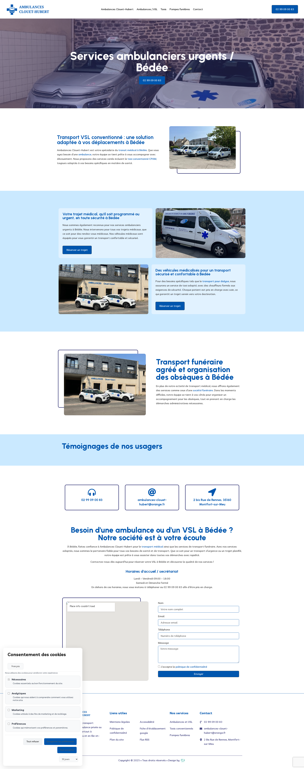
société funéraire (203, 390)
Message (163, 642)
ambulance (84, 154)
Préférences (19, 724)
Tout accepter (67, 749)
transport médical (152, 546)
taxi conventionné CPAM (142, 158)
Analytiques (19, 693)
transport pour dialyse (215, 281)
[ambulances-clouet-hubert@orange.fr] (152, 492)
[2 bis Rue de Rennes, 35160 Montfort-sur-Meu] (212, 492)
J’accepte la (184, 666)
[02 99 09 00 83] (92, 492)
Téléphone (164, 629)
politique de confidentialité (191, 666)
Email (161, 616)
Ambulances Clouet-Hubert (117, 9)
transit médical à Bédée (132, 150)
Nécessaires (19, 679)
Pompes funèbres (180, 9)
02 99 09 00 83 (91, 500)
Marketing (18, 710)
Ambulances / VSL (147, 9)
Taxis (163, 9)
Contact (198, 9)
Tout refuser (33, 741)
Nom (160, 602)
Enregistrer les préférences (60, 741)
